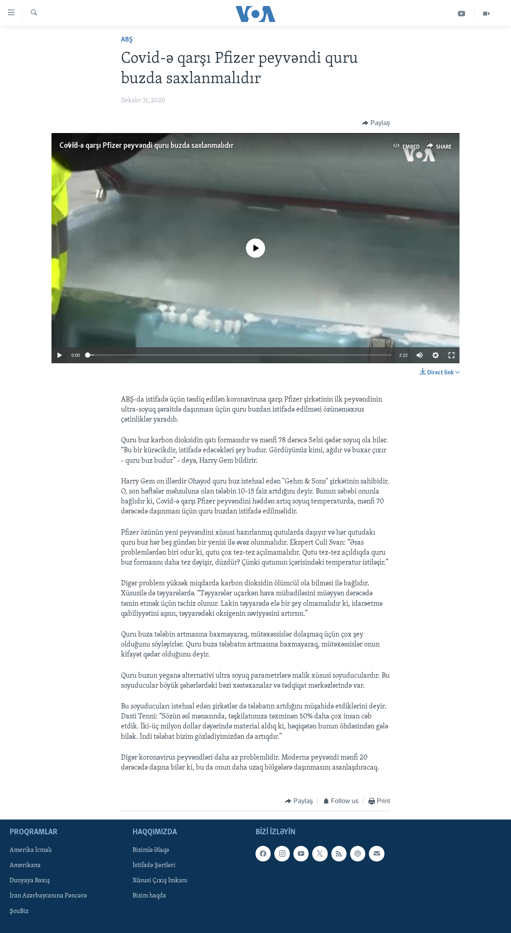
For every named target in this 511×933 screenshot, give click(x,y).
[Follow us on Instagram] (281, 853)
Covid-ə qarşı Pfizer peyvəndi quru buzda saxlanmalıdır (146, 146)
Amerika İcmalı (31, 850)
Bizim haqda (149, 896)
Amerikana (25, 865)
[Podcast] (357, 853)
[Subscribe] (376, 853)
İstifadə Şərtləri (154, 865)
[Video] (486, 14)
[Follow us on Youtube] (301, 853)
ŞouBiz (19, 911)
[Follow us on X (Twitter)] (319, 853)
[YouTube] (461, 14)
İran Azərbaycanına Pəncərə (48, 896)
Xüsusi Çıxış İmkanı (160, 880)
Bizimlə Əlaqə (151, 850)
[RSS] (339, 853)
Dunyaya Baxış (30, 880)
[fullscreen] (452, 355)
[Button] (376, 123)
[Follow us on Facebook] (263, 853)
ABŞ (127, 40)
